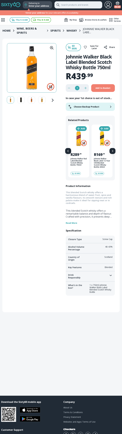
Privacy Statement (72, 417)
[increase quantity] (85, 88)
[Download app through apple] (30, 410)
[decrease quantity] (69, 88)
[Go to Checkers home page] (69, 429)
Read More (71, 223)
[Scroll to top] (116, 330)
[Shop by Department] (3, 20)
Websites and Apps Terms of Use (79, 421)
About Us (67, 407)
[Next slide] (53, 99)
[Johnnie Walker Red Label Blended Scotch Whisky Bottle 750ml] (78, 151)
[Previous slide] (68, 151)
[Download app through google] (30, 419)
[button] (20, 20)
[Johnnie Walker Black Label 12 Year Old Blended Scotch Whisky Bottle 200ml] (102, 151)
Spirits (55, 30)
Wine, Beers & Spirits (27, 30)
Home (6, 30)
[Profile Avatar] (108, 4)
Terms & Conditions (73, 412)
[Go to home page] (10, 4)
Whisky (72, 30)
